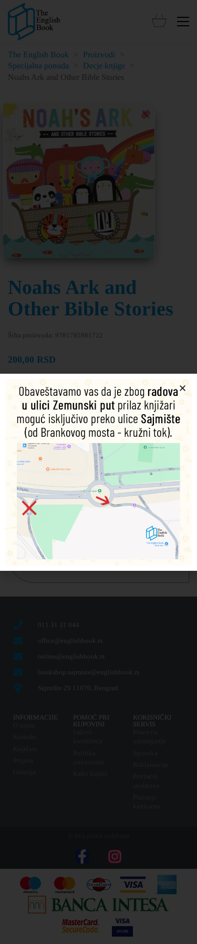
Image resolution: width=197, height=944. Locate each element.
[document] (98, 472)
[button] (182, 388)
